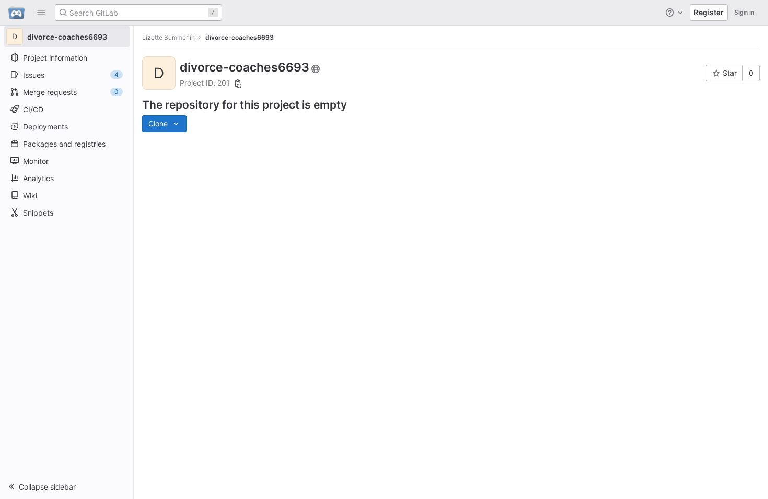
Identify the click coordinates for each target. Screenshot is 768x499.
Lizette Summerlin (168, 37)
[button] (41, 12)
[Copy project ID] (238, 83)
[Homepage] (16, 12)
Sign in (744, 12)
